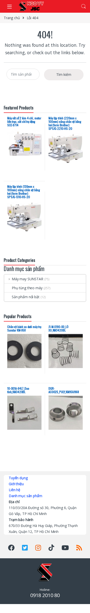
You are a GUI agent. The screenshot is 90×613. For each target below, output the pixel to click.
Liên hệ (14, 489)
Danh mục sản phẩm (25, 495)
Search (83, 6)
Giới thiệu (16, 483)
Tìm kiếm (63, 74)
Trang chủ (12, 17)
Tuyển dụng (18, 477)
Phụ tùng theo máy (27, 287)
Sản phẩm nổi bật (26, 296)
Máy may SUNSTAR (27, 279)
